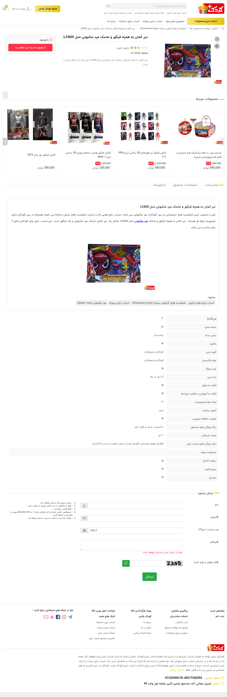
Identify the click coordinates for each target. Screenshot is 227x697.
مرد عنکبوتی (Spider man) (91, 303)
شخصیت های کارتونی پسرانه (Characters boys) (163, 28)
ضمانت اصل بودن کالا (103, 611)
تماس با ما (146, 627)
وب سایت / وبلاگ (208, 529)
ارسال (149, 576)
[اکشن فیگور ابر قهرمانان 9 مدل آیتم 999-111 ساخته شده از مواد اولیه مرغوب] (141, 127)
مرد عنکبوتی (141, 221)
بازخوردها (159, 185)
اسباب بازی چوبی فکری (177, 13)
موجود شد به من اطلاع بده (29, 47)
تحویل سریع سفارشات (177, 633)
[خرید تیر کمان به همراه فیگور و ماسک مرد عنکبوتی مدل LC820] (113, 648)
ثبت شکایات (181, 622)
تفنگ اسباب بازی (106, 633)
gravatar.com (24, 512)
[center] (108, 6)
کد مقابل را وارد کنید (205, 562)
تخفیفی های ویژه (175, 21)
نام (216, 505)
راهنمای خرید (217, 611)
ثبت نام (220, 616)
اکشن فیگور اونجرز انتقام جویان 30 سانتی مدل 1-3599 (88, 155)
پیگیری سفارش (179, 611)
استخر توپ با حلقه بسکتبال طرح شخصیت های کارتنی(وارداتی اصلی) (198, 155)
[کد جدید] (126, 563)
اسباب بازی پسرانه (152, 21)
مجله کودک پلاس (47, 8)
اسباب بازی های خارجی (201, 303)
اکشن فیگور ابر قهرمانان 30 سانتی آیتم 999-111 (142, 155)
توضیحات (211, 185)
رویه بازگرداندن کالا (141, 611)
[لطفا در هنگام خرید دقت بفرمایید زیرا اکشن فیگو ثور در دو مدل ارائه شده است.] (30, 127)
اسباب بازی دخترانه (129, 21)
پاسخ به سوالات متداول (176, 627)
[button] (221, 142)
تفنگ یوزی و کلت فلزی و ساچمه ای (149, 13)
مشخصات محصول (185, 185)
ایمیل (214, 517)
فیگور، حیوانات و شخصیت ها (204, 28)
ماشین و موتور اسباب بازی (102, 638)
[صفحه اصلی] (223, 28)
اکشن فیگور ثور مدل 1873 (41, 155)
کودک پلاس (145, 616)
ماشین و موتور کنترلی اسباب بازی (118, 13)
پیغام (213, 542)
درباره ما (111, 21)
